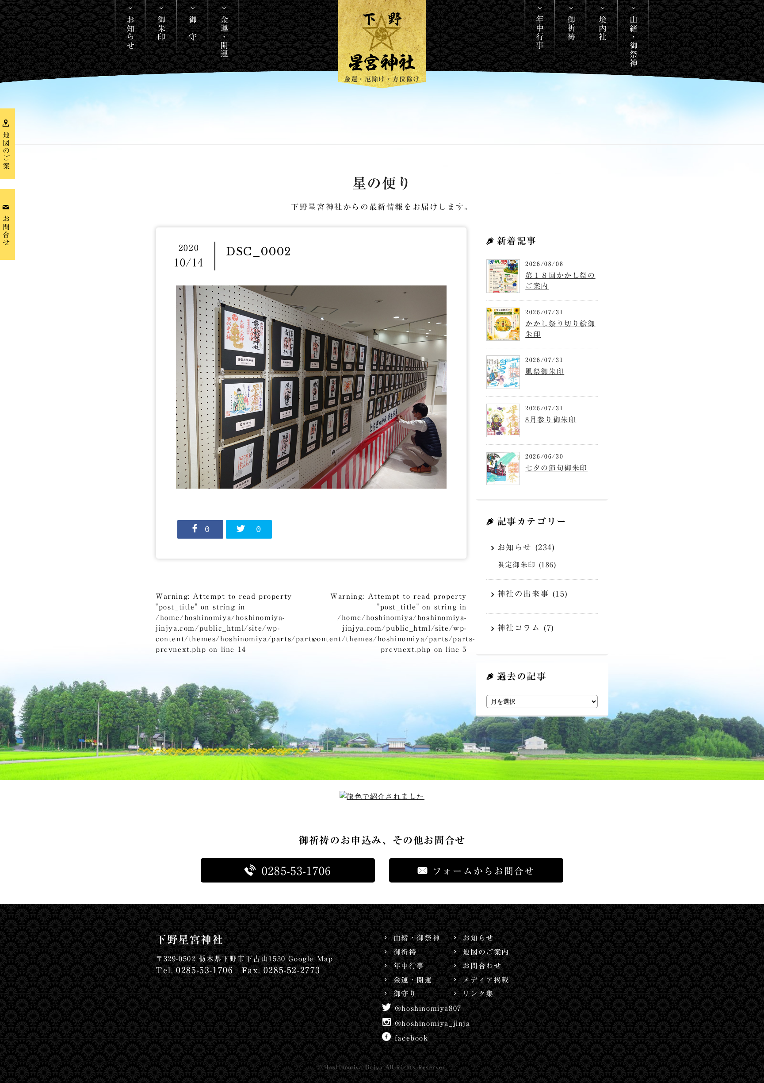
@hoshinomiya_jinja (432, 1023)
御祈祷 (571, 28)
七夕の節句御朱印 (556, 467)
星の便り (382, 184)
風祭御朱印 (544, 371)
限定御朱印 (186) (527, 564)
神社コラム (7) (525, 628)
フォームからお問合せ (483, 871)
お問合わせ (481, 965)
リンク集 (477, 993)
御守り (404, 993)
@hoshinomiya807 (428, 1008)
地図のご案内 (485, 952)
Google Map (310, 958)
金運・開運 (224, 36)
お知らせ (130, 32)
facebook (411, 1037)
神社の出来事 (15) (532, 593)
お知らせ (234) (526, 547)
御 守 (193, 28)
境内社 (603, 28)
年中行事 (540, 32)
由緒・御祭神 (634, 41)
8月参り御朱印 (550, 419)
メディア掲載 (485, 979)
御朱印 (161, 28)
